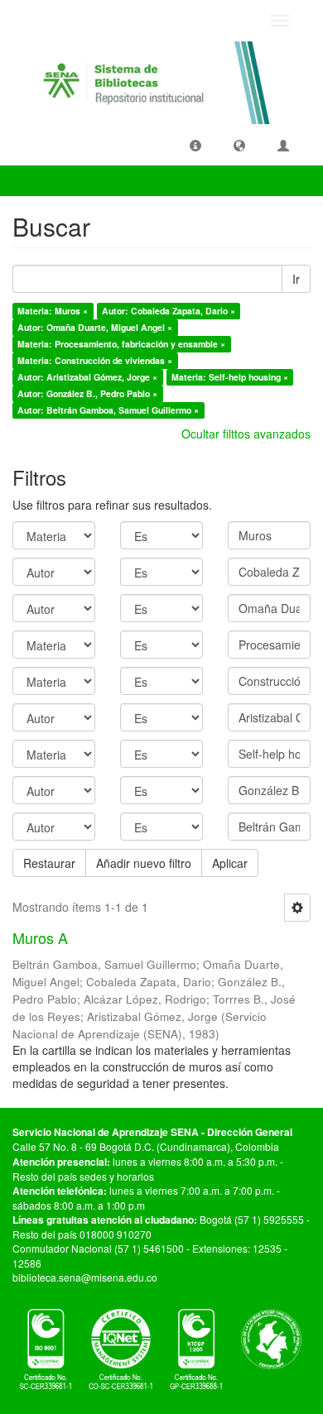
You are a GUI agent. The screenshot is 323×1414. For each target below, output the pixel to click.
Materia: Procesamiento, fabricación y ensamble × (121, 344)
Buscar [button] (45, 180)
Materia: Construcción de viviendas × (94, 360)
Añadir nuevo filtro (143, 863)
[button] (195, 145)
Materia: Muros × (52, 310)
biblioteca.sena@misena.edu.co (84, 1277)
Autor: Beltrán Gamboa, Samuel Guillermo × (108, 410)
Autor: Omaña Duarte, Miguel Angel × (94, 327)
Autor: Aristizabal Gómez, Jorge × (87, 377)
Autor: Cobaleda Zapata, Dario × (168, 310)
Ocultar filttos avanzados (246, 433)
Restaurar (49, 863)
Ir (296, 279)
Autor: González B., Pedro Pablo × (87, 393)
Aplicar (230, 863)
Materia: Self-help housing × (229, 377)
